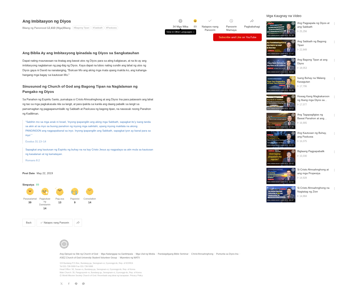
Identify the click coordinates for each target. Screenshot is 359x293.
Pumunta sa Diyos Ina (227, 254)
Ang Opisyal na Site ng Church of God (79, 254)
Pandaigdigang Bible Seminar (173, 254)
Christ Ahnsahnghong (202, 254)
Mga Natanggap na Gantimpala (117, 254)
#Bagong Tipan (81, 28)
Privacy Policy (136, 275)
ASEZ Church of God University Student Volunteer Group (88, 257)
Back (29, 222)
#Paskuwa (111, 28)
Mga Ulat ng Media (145, 254)
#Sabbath (98, 28)
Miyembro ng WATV (130, 257)
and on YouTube (237, 37)
